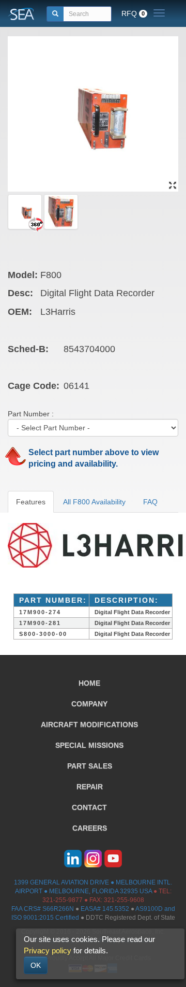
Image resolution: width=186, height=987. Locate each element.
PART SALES (89, 766)
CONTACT (89, 807)
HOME (89, 683)
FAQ (150, 502)
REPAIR (89, 786)
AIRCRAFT (89, 724)
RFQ (133, 13)
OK (35, 965)
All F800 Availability (94, 502)
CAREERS (89, 828)
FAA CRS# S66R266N (42, 908)
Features (30, 502)
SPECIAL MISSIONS (89, 745)
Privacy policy (47, 950)
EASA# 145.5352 (105, 908)
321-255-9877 (62, 900)
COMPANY (89, 704)
